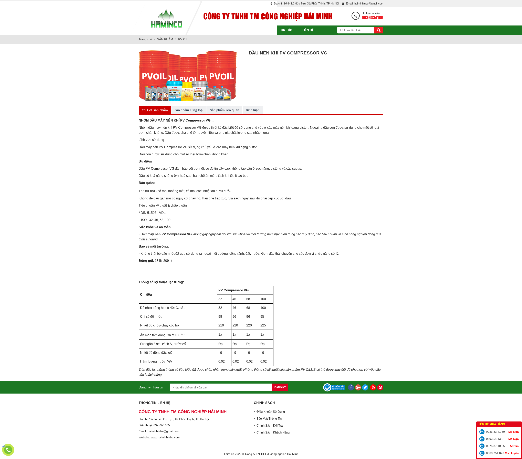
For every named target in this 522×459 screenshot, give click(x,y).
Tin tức (286, 30)
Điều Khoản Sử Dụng (271, 411)
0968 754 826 (495, 453)
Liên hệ (308, 30)
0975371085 (162, 425)
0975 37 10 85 (495, 446)
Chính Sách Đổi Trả (270, 425)
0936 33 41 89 (495, 431)
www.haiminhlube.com (165, 437)
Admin (514, 446)
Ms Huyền (512, 453)
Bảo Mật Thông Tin (269, 418)
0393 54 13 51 (495, 438)
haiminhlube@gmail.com (163, 431)
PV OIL (183, 39)
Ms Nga (513, 431)
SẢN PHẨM (262, 30)
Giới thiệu (236, 30)
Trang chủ (209, 30)
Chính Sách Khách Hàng (273, 432)
